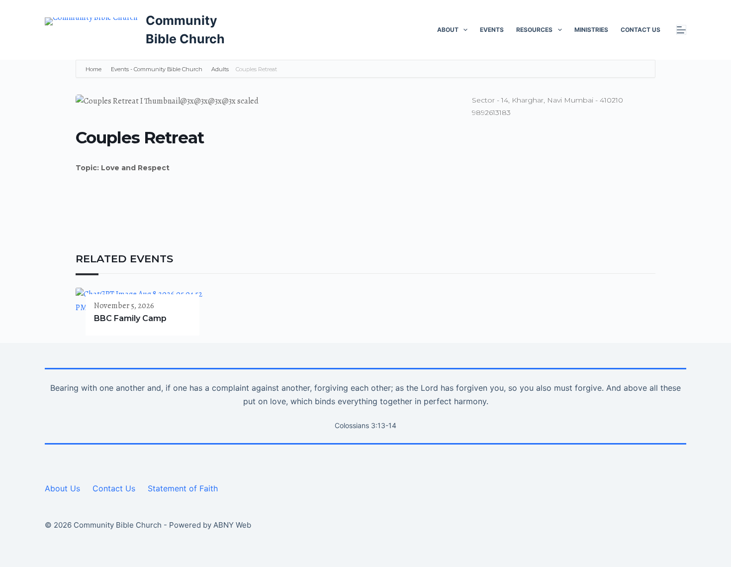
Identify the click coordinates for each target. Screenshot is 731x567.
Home (94, 69)
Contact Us (640, 29)
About (447, 29)
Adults (220, 69)
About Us (62, 488)
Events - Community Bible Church (156, 69)
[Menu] (681, 30)
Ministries (591, 29)
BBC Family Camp (130, 318)
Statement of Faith (183, 488)
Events (492, 29)
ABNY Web (232, 525)
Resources (534, 29)
